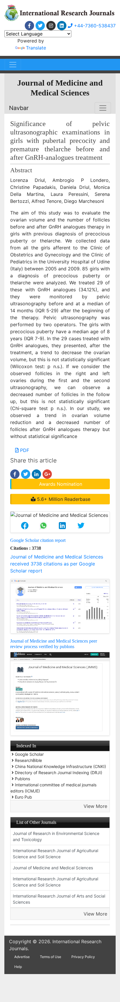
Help (18, 966)
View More (95, 806)
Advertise (22, 957)
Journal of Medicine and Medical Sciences (53, 867)
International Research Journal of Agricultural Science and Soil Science (55, 853)
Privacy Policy (83, 957)
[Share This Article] (24, 526)
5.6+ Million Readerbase (63, 499)
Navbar (19, 107)
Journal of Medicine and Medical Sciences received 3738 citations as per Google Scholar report (56, 564)
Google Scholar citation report (38, 540)
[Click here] (29, 25)
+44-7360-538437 (94, 26)
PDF (24, 450)
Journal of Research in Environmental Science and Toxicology (56, 836)
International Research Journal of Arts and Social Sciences (59, 899)
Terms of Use (50, 957)
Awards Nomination (60, 484)
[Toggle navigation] (13, 64)
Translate (36, 48)
